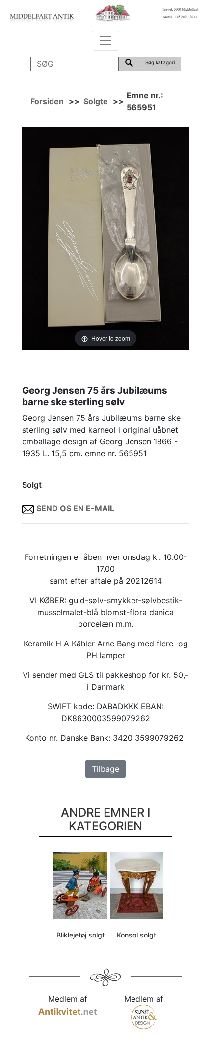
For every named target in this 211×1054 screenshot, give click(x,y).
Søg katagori (160, 62)
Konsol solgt (136, 935)
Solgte (95, 101)
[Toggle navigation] (105, 41)
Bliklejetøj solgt (80, 935)
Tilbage (105, 769)
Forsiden (47, 101)
